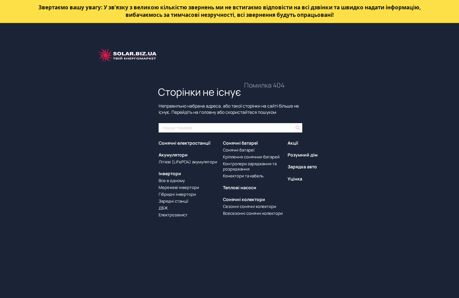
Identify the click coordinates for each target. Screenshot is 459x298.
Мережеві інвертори (179, 187)
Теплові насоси (239, 187)
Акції (293, 143)
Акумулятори (173, 155)
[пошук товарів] (297, 127)
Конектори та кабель (243, 176)
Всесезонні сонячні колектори (253, 213)
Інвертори (170, 173)
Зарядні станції (173, 201)
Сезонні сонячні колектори (249, 206)
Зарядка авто (302, 167)
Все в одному (172, 180)
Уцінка (295, 179)
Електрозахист (173, 215)
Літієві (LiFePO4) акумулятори (188, 162)
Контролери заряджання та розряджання (250, 166)
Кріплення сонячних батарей (251, 157)
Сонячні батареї (240, 143)
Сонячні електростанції (184, 143)
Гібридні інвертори (177, 194)
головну (207, 112)
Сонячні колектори (244, 199)
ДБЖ (163, 208)
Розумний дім (303, 155)
